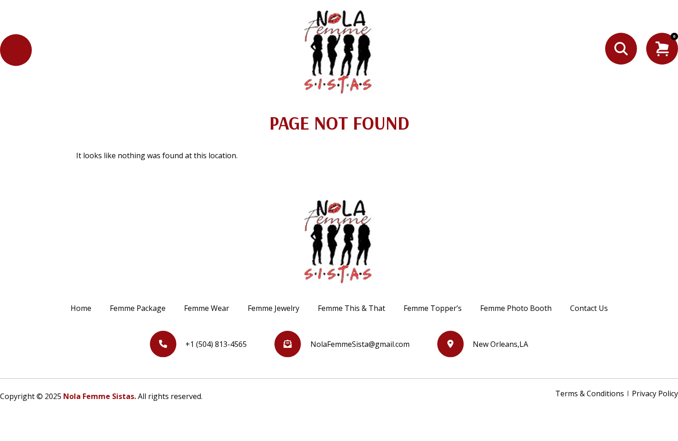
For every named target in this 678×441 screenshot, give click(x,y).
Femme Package (138, 308)
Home (81, 308)
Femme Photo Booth (516, 308)
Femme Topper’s (433, 308)
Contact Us (589, 308)
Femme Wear (206, 308)
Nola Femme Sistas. (99, 396)
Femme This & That (351, 308)
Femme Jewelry (273, 308)
